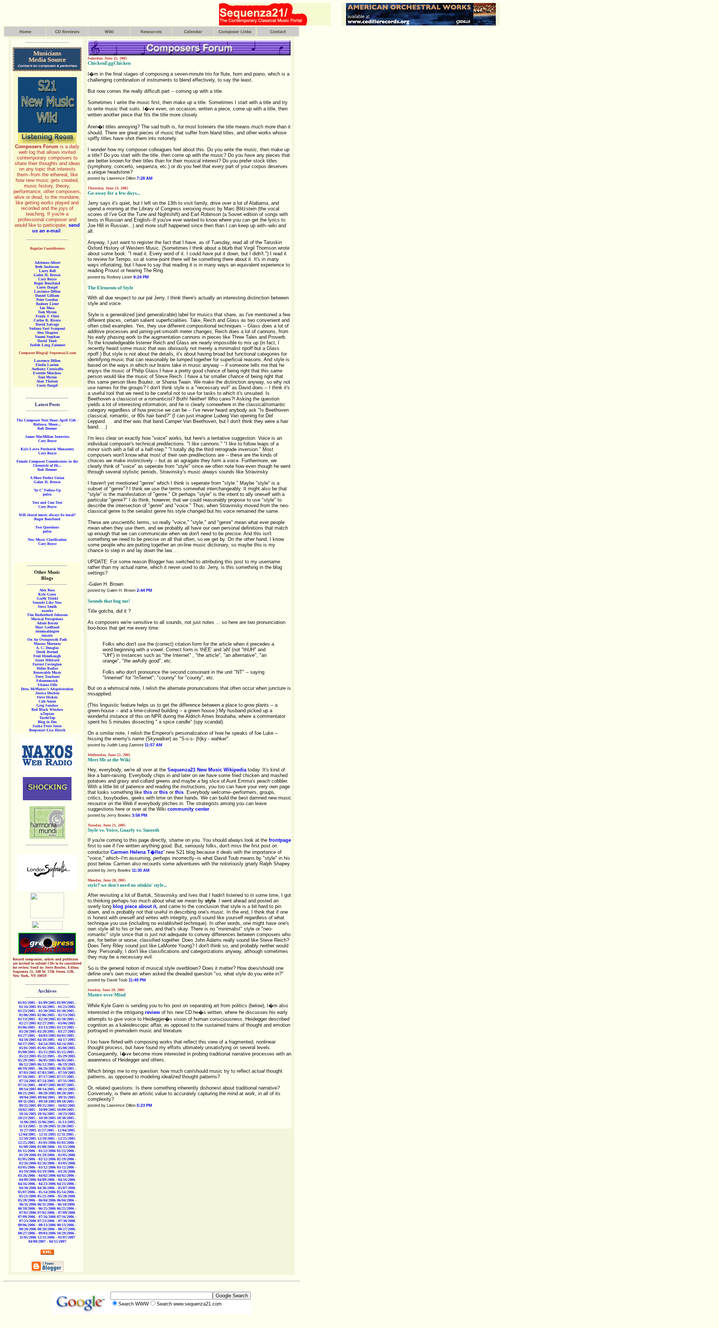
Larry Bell (47, 271)
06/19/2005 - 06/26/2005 (37, 1068)
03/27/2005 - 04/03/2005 (37, 1035)
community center (188, 809)
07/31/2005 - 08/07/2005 (37, 1085)
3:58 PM (139, 815)
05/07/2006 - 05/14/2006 (37, 1192)
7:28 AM (144, 178)
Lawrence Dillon (47, 291)
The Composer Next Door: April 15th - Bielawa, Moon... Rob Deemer (47, 424)
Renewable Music (47, 672)
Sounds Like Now (47, 602)
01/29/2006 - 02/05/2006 (56, 1155)
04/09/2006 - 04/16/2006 (56, 1180)
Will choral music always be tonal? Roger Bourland (47, 517)
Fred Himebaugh (47, 656)
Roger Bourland (47, 283)
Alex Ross (47, 590)
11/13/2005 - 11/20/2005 (37, 1126)
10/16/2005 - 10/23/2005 (56, 1114)
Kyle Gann (47, 594)
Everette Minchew (47, 373)
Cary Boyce (47, 279)
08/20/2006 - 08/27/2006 (56, 1229)
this (147, 792)
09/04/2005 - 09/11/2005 (56, 1097)
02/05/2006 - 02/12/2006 (37, 1159)
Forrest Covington (47, 664)
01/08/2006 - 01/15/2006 (56, 1147)
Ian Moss (47, 308)
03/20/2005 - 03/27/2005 (56, 1031)
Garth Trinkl (47, 598)
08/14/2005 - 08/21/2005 (56, 1089)
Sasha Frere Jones (47, 726)
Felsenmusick (47, 681)
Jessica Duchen (47, 693)
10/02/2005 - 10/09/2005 (37, 1110)
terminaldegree (47, 631)
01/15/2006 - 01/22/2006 (37, 1151)
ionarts (47, 635)
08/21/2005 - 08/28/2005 (37, 1093)
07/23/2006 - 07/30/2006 (56, 1221)
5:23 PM (144, 1105)
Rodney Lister (47, 304)
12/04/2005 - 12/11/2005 (37, 1134)
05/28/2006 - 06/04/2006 (37, 1200)
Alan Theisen (47, 381)
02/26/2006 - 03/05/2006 (56, 1163)
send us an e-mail (56, 228)
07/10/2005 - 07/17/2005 (37, 1077)
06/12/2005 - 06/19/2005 (56, 1064)
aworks (47, 611)
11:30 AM (140, 870)
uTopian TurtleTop (47, 716)
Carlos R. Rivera (47, 320)
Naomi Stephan (47, 337)
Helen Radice (47, 668)
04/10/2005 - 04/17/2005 (56, 1040)
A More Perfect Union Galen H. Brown (47, 480)
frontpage (280, 840)
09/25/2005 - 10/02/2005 (56, 1105)
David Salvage (47, 324)
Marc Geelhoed (47, 627)
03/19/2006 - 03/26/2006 (56, 1171)
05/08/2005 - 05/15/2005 (37, 1052)
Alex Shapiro (47, 333)
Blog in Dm (47, 722)
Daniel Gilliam (47, 295)
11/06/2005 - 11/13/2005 (56, 1122)
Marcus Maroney (47, 644)
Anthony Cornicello (47, 369)
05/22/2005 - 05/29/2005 (56, 1056)
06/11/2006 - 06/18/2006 (56, 1204)
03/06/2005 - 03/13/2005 (37, 1027)
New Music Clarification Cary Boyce (47, 541)
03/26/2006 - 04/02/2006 (37, 1175)
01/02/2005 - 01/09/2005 (37, 1002)
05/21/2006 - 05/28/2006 (56, 1196)
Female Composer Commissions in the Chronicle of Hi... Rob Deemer (47, 465)
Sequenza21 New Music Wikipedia (206, 770)
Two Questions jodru (47, 529)
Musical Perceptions (47, 619)
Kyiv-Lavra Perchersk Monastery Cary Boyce (47, 451)
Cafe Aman (47, 701)
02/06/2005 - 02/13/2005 (56, 1015)
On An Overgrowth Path (47, 639)
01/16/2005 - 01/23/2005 (56, 1007)
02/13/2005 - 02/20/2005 (37, 1019)
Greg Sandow (47, 705)
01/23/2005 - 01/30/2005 (37, 1011)
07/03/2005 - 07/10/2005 (56, 1072)
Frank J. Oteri (47, 316)
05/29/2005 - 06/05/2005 (37, 1060)
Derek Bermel (47, 652)
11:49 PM (137, 980)
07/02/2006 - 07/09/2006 (56, 1212)
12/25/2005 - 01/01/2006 (37, 1142)
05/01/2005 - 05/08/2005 (56, 1048)
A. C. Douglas (47, 648)
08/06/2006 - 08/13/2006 (37, 1225)
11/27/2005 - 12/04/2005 (56, 1130)
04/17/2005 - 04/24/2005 (37, 1044)
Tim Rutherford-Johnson (47, 615)
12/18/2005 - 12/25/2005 (56, 1138)
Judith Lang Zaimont (47, 345)
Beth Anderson (47, 267)
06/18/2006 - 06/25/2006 (37, 1208)
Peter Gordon (47, 300)
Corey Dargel (47, 287)
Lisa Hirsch (56, 730)
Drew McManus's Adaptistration (47, 689)
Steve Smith (47, 606)
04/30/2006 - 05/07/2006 (56, 1188)
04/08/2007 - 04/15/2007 (47, 1241)
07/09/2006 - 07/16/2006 (37, 1217)
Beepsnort (37, 730)
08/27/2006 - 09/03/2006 (37, 1233)
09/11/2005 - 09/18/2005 (37, 1101)
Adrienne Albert (47, 263)
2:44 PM (144, 590)
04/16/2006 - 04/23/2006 (37, 1184)
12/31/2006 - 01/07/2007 (56, 1237)
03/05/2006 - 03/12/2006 (37, 1167)
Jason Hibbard (47, 660)
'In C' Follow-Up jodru (47, 492)
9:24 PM (141, 277)
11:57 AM (153, 745)
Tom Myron (47, 312)
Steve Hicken (47, 697)
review (152, 1012)
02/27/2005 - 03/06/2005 (56, 1023)
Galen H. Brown (47, 275)
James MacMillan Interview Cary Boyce (47, 439)
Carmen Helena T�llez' (137, 852)
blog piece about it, (135, 906)
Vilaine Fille (47, 685)
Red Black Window (47, 709)
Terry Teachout (47, 676)
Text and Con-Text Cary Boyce (47, 504)
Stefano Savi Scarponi (47, 328)
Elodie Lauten (47, 365)
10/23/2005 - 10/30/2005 (37, 1118)
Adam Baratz (47, 623)
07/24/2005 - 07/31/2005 (56, 1081)
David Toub (47, 341)
